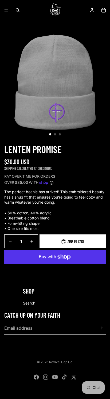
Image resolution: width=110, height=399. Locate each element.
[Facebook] (36, 377)
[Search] (17, 10)
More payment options (55, 269)
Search (29, 303)
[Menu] (6, 10)
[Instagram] (45, 377)
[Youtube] (55, 377)
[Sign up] (101, 328)
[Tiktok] (64, 377)
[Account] (92, 10)
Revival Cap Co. (61, 362)
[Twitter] (73, 377)
